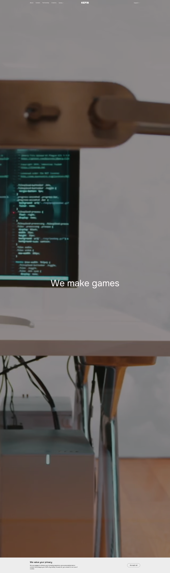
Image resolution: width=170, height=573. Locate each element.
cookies (36, 565)
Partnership (45, 3)
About (31, 3)
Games (60, 2)
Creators (53, 3)
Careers (38, 3)
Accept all (133, 565)
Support (136, 2)
